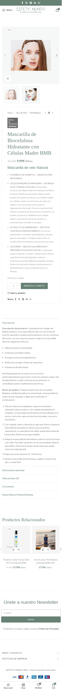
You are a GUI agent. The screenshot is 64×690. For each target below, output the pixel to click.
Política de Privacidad (49, 628)
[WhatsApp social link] (39, 3)
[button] (5, 55)
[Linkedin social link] (35, 3)
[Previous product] (45, 113)
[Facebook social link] (22, 3)
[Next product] (52, 113)
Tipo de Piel (21, 112)
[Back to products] (49, 113)
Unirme (31, 619)
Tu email (7, 613)
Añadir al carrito (34, 285)
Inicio (10, 112)
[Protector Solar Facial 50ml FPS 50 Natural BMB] (16, 540)
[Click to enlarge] (7, 78)
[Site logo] (31, 9)
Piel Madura (35, 112)
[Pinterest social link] (31, 3)
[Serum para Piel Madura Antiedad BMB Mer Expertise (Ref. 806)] (46, 540)
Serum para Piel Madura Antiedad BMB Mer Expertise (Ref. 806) (45, 562)
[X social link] (26, 3)
